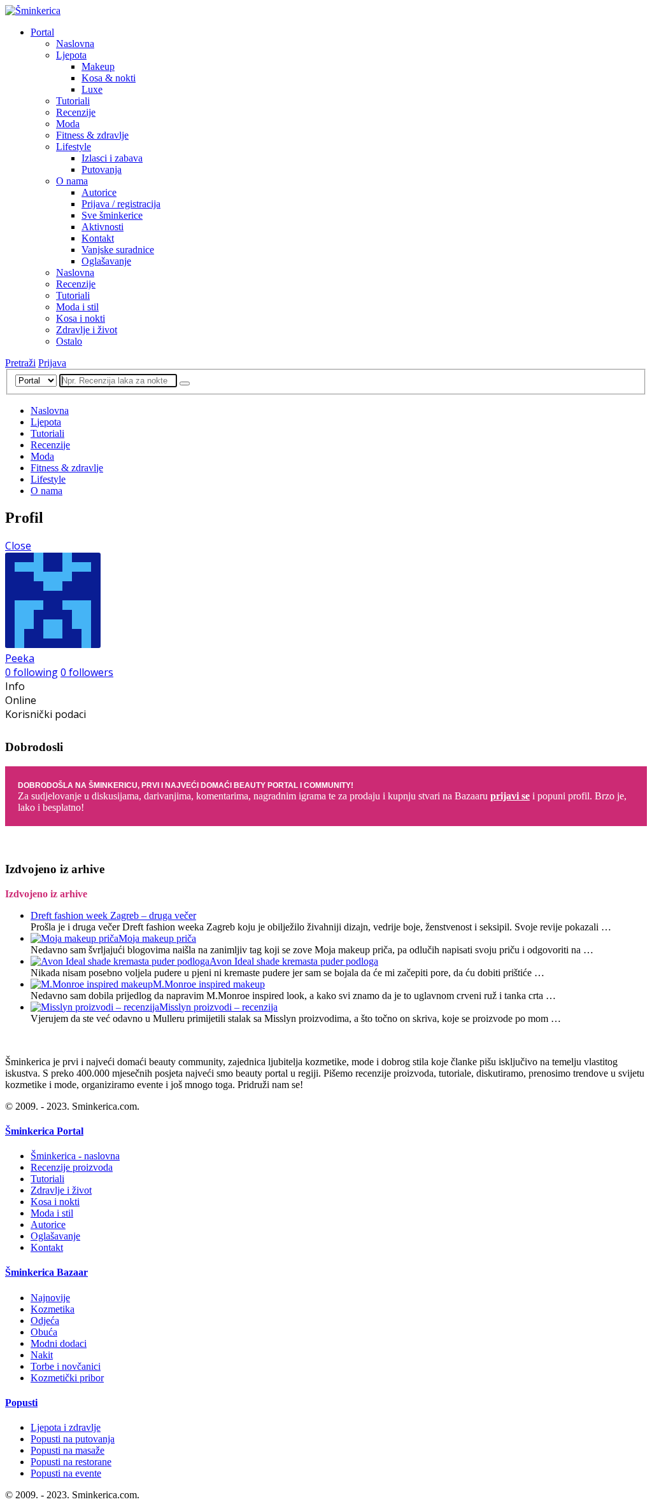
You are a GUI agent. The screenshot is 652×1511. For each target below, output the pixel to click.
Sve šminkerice (112, 215)
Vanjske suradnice (118, 249)
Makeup (98, 66)
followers (86, 672)
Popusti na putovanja (73, 1438)
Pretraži (20, 362)
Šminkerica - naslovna (75, 1155)
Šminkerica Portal (44, 1131)
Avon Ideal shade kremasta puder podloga (293, 961)
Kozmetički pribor (67, 1377)
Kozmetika (52, 1309)
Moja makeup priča (157, 938)
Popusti (21, 1402)
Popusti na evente (66, 1473)
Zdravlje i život (86, 329)
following (31, 672)
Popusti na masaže (67, 1450)
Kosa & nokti (109, 77)
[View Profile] (53, 644)
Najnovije (50, 1297)
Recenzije (76, 112)
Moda (68, 123)
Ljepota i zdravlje (66, 1427)
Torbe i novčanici (66, 1366)
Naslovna (75, 43)
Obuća (44, 1332)
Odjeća (45, 1320)
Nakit (42, 1354)
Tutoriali (73, 100)
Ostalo (69, 341)
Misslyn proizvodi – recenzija (218, 1007)
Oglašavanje (106, 261)
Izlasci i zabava (112, 158)
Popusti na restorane (71, 1461)
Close (18, 546)
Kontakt (98, 238)
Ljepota (71, 55)
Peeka (19, 658)
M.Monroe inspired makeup (209, 984)
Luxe (92, 89)
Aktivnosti (103, 226)
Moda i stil (77, 306)
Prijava (52, 362)
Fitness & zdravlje (92, 135)
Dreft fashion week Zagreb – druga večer (113, 915)
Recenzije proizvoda (72, 1167)
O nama (72, 181)
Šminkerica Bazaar (46, 1272)
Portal (42, 32)
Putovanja (102, 169)
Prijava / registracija (121, 203)
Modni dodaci (59, 1343)
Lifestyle (73, 146)
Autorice (99, 192)
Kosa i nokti (80, 318)
